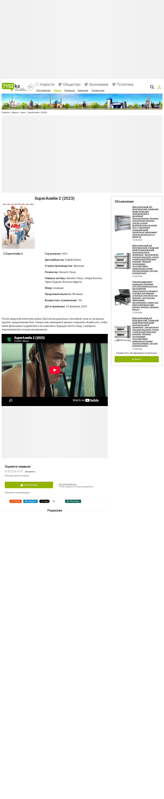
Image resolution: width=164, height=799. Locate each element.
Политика (125, 84)
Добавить (137, 359)
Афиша (57, 90)
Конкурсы (70, 90)
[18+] (14, 87)
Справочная (97, 90)
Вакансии (83, 90)
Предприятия (43, 90)
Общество (72, 84)
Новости (47, 84)
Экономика (98, 84)
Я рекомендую (30, 485)
